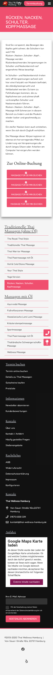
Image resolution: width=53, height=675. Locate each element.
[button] (49, 3)
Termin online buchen (17, 371)
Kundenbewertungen (16, 411)
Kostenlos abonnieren (23, 618)
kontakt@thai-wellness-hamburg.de (28, 522)
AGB (8, 462)
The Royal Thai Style (18, 238)
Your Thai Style (15, 270)
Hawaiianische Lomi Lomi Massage (24, 316)
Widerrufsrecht (13, 467)
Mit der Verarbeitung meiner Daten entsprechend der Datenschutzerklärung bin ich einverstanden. (24, 610)
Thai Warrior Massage (18, 251)
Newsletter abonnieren (17, 405)
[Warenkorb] (19, 3)
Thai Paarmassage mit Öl (20, 257)
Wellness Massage (16, 352)
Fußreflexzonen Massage (20, 310)
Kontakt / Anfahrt (15, 433)
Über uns (10, 428)
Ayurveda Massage (17, 304)
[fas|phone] (47, 332)
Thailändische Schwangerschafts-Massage (24, 344)
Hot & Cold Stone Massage (20, 264)
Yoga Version (13, 276)
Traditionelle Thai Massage (21, 245)
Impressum (11, 479)
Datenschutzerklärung (17, 473)
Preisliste (10, 388)
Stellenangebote (14, 445)
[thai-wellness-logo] (12, 3)
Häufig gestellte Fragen (18, 439)
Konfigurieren (13, 485)
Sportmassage (14, 329)
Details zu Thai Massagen (19, 376)
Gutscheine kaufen (15, 382)
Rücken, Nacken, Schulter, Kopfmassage (20, 285)
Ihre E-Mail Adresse (16, 596)
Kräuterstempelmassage (19, 323)
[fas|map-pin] (47, 342)
